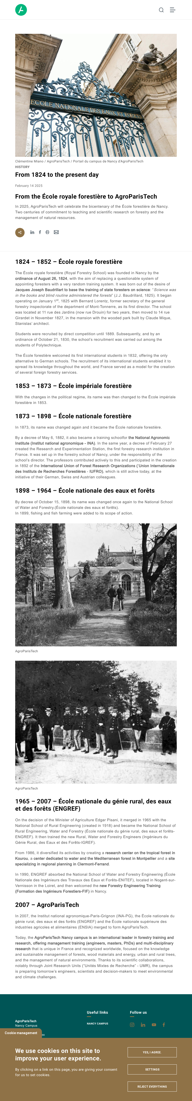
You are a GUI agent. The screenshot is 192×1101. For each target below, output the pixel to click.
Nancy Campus (97, 1023)
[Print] (47, 232)
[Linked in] (32, 232)
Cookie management (21, 1033)
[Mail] (56, 232)
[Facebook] (40, 232)
